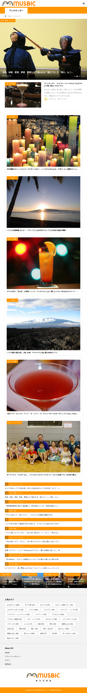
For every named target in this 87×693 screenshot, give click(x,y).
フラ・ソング (33, 619)
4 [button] (81, 76)
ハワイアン (49, 610)
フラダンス (58, 614)
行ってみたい (69, 633)
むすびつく (13, 605)
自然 (43, 633)
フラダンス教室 (14, 619)
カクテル (45, 605)
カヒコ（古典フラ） (64, 605)
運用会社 (8, 664)
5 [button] (83, 76)
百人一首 (48, 629)
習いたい (29, 633)
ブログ (7, 660)
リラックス (13, 624)
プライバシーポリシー (13, 656)
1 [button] (74, 76)
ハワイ (33, 610)
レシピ (28, 624)
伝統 (41, 624)
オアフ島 (30, 605)
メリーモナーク (69, 619)
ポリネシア (51, 619)
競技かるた (13, 633)
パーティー (40, 614)
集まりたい (13, 638)
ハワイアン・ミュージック (18, 614)
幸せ (53, 624)
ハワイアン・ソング (69, 610)
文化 (10, 629)
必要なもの (67, 624)
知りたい (63, 629)
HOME (7, 653)
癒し (34, 629)
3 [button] (79, 76)
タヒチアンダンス (15, 610)
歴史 (22, 629)
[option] (43, 49)
